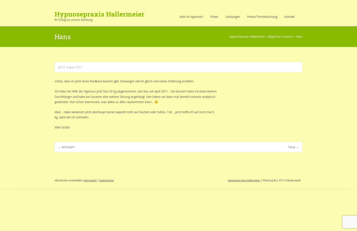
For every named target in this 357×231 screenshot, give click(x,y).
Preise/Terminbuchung (262, 17)
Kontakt (289, 17)
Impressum (90, 180)
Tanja (293, 147)
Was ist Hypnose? (191, 17)
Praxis (214, 17)
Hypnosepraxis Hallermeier (244, 180)
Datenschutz (106, 180)
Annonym (66, 147)
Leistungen (232, 17)
